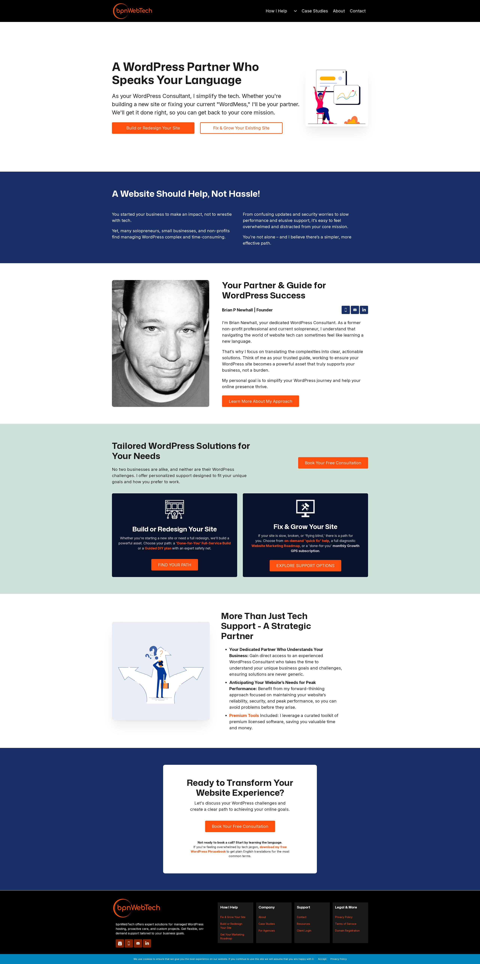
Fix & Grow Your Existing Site (241, 127)
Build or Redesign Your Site (153, 127)
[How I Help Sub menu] (295, 11)
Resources (303, 923)
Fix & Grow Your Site (232, 917)
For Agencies (267, 930)
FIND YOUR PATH (174, 564)
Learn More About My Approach (260, 401)
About (339, 10)
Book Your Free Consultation (333, 462)
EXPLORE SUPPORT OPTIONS (305, 565)
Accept (322, 958)
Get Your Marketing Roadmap (232, 936)
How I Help (276, 10)
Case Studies (315, 10)
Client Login (304, 930)
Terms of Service (345, 923)
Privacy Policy (343, 917)
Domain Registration (347, 930)
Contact (358, 10)
